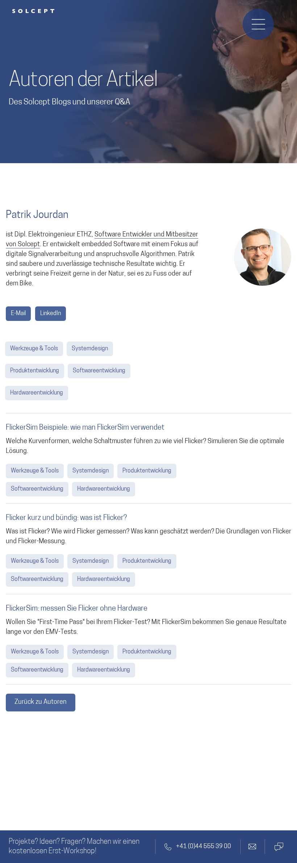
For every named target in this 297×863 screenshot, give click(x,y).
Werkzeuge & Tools (34, 349)
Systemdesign (90, 349)
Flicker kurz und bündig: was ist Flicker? (66, 518)
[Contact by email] (252, 846)
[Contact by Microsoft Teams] (278, 846)
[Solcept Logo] (33, 11)
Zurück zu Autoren (40, 702)
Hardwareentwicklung (36, 393)
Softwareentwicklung (99, 371)
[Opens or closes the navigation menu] (258, 24)
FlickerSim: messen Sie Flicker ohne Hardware (76, 608)
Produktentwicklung (34, 371)
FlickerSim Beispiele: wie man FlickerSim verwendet (85, 428)
